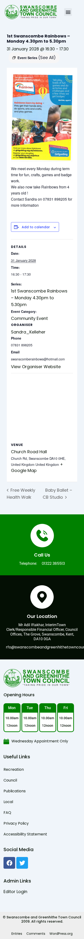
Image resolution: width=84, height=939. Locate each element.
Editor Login (15, 891)
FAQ (7, 812)
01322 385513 (53, 563)
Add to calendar (36, 227)
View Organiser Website (36, 367)
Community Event (29, 318)
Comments (35, 933)
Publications (15, 791)
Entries (16, 933)
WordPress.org (61, 933)
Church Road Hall (29, 452)
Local (8, 801)
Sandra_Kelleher (28, 332)
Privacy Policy (16, 823)
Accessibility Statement (25, 834)
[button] (68, 12)
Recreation (14, 769)
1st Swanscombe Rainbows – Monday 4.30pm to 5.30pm (39, 297)
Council (10, 780)
